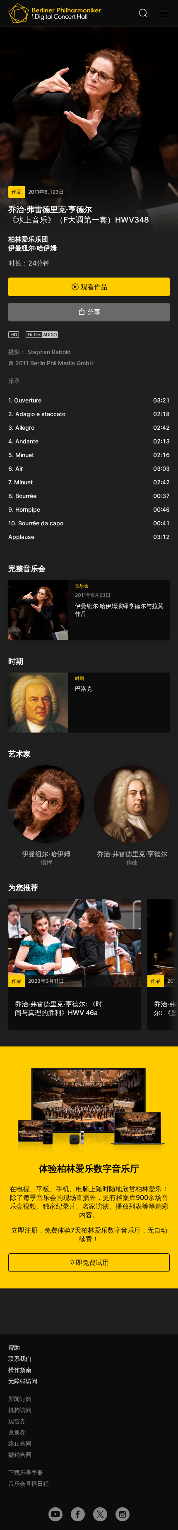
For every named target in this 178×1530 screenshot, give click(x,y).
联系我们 (19, 1358)
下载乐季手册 (25, 1472)
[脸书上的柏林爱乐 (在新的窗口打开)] (78, 1514)
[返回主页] (54, 13)
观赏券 (17, 1421)
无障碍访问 (22, 1380)
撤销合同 (19, 1454)
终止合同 (19, 1443)
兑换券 (17, 1432)
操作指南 (19, 1369)
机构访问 (19, 1409)
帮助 (14, 1347)
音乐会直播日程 (28, 1483)
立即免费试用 (89, 1262)
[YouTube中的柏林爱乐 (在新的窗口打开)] (55, 1514)
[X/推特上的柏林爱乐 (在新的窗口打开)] (100, 1514)
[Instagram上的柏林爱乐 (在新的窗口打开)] (122, 1514)
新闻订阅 (19, 1398)
